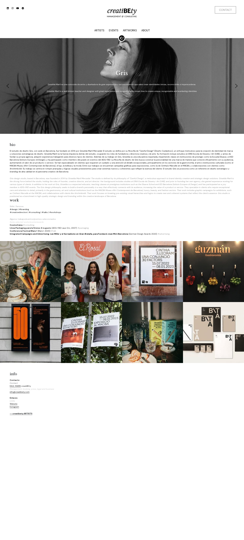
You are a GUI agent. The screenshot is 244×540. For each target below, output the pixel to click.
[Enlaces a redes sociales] (8, 8)
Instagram (14, 406)
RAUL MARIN (15, 386)
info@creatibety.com (20, 392)
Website (13, 404)
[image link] (122, 12)
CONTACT (225, 10)
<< (11, 413)
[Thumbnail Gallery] (30, 271)
